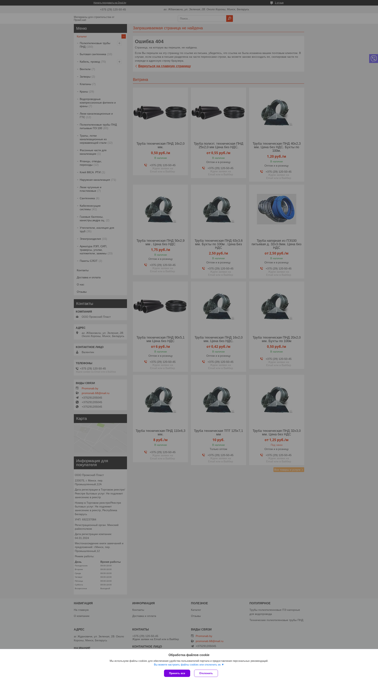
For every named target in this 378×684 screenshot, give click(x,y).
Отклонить (206, 673)
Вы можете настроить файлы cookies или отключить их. (187, 664)
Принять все (177, 673)
